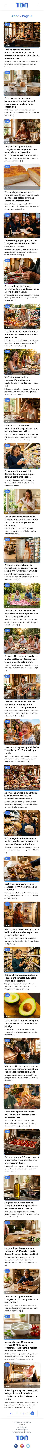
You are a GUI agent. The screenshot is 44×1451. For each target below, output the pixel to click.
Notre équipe (22, 1427)
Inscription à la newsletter (22, 1422)
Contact (22, 1425)
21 (28, 1413)
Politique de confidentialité (22, 1432)
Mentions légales (22, 1430)
